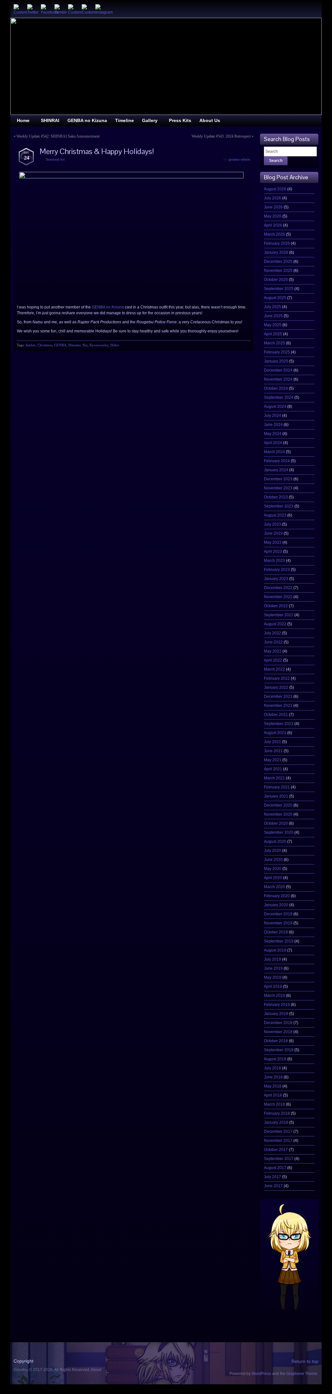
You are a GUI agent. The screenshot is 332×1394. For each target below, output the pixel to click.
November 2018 (278, 1032)
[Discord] (73, 9)
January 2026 (276, 252)
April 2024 (273, 443)
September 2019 (278, 941)
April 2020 (273, 877)
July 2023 (272, 524)
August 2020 (275, 841)
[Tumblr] (59, 9)
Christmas (45, 345)
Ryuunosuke (98, 345)
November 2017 (278, 1140)
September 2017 (278, 1158)
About (96, 1369)
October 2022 (276, 606)
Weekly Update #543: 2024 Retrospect (221, 136)
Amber (30, 345)
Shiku (114, 345)
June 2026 (273, 207)
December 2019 (278, 914)
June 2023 (273, 533)
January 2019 (276, 1013)
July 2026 (272, 198)
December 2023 (278, 479)
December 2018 (278, 1022)
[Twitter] (32, 9)
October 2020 (276, 823)
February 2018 (277, 1113)
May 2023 (272, 542)
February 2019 (277, 1004)
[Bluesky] (19, 9)
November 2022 (278, 597)
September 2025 (278, 288)
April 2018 (273, 1095)
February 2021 (277, 787)
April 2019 (273, 986)
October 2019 (276, 932)
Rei (85, 345)
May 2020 (272, 868)
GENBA (60, 345)
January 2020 (276, 905)
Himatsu (74, 345)
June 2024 (273, 424)
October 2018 (276, 1041)
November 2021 (278, 705)
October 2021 (276, 714)
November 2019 (278, 923)
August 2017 (275, 1167)
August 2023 (275, 515)
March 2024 (274, 452)
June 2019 (273, 968)
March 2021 (274, 778)
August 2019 (275, 950)
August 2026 (275, 189)
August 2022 (275, 624)
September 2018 (278, 1050)
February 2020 (277, 896)
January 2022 (276, 687)
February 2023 (277, 569)
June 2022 (273, 642)
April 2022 (273, 660)
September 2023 (278, 506)
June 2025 (273, 316)
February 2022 (277, 678)
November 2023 (278, 488)
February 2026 (277, 243)
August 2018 (275, 1059)
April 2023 (273, 551)
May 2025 (272, 325)
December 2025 (278, 261)
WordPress (261, 1373)
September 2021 (278, 723)
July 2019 (272, 959)
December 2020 (278, 805)
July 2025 (272, 307)
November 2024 (278, 379)
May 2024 (272, 433)
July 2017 (272, 1177)
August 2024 (275, 406)
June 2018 (273, 1077)
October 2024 (276, 388)
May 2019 (272, 977)
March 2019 (274, 995)
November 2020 (278, 814)
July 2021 (272, 742)
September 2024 (278, 397)
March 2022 (274, 669)
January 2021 (276, 796)
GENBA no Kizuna (108, 307)
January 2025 (276, 361)
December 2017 (278, 1131)
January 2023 (276, 578)
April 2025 (273, 334)
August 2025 (275, 298)
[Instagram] (100, 9)
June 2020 (273, 859)
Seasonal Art (55, 159)
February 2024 (277, 461)
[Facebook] (46, 9)
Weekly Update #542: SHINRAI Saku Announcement (58, 136)
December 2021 (278, 696)
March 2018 (274, 1104)
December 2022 (278, 587)
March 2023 (274, 560)
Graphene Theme (301, 1373)
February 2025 (277, 352)
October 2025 (276, 279)
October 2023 (276, 497)
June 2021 (273, 751)
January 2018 (276, 1122)
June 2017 (273, 1186)
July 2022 (272, 633)
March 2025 (274, 343)
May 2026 (272, 216)
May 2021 (272, 760)
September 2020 (278, 832)
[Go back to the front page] (166, 66)
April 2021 (273, 769)
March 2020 (274, 887)
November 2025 (278, 270)
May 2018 (272, 1086)
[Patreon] (87, 9)
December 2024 (278, 370)
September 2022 (278, 615)
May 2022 (272, 651)
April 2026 (273, 225)
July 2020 (272, 850)
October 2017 (276, 1149)
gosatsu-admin (239, 159)
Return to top (304, 1361)
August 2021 (275, 732)
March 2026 (274, 234)
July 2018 (272, 1068)
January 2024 (276, 470)
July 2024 (272, 415)
